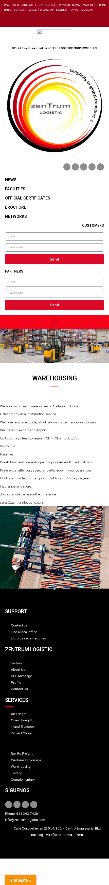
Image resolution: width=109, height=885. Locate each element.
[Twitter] (75, 166)
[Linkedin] (83, 166)
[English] (5, 19)
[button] (54, 322)
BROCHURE (15, 207)
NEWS (10, 179)
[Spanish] (11, 19)
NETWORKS (16, 216)
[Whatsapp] (100, 166)
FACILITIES (15, 189)
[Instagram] (92, 166)
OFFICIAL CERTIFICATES (27, 198)
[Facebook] (66, 166)
